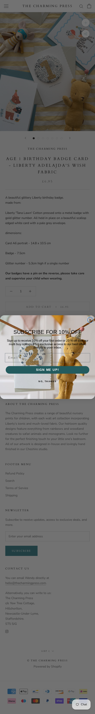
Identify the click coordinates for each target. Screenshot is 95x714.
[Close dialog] (90, 320)
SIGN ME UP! (47, 369)
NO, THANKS (47, 381)
